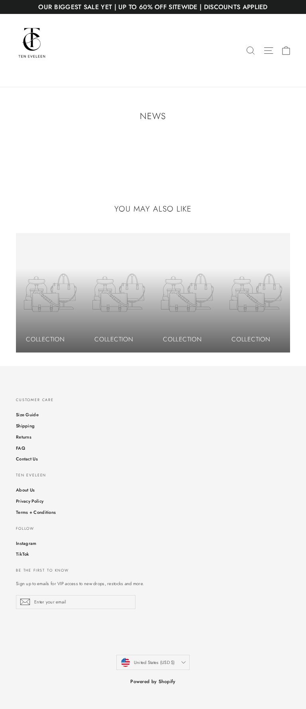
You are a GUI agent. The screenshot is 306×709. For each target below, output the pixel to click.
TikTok (22, 554)
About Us (25, 490)
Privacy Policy (29, 501)
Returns (23, 437)
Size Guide (27, 414)
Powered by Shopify (152, 681)
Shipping (25, 426)
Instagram (26, 543)
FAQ (20, 448)
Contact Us (27, 459)
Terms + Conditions (36, 512)
